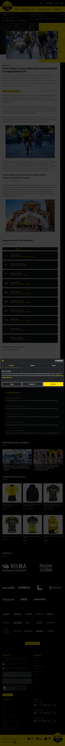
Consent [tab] (11, 365)
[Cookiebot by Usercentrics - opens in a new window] (56, 361)
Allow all (53, 384)
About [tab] (53, 365)
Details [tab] (32, 365)
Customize (32, 384)
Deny (11, 384)
